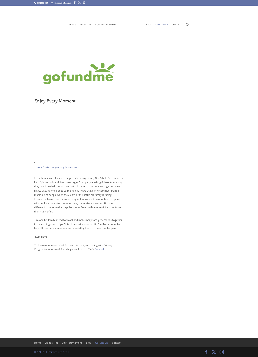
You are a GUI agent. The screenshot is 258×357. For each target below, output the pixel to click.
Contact (177, 24)
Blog (149, 24)
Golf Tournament (105, 24)
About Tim (85, 24)
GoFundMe (162, 24)
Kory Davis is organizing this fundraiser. (59, 167)
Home (72, 24)
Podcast (99, 249)
